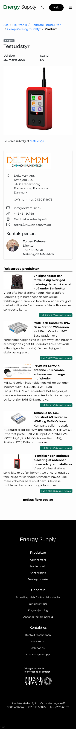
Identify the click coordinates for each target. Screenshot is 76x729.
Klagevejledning (38, 610)
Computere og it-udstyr (24, 29)
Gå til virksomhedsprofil (30, 219)
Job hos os (38, 648)
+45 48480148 (24, 213)
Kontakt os (38, 641)
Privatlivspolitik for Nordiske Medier (38, 597)
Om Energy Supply (38, 654)
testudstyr (37, 141)
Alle (6, 25)
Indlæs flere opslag (38, 499)
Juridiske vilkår (38, 603)
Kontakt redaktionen (38, 635)
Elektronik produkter (46, 25)
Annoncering (38, 572)
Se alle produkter (38, 579)
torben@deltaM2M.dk (38, 254)
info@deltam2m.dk (27, 208)
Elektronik (19, 25)
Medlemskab (38, 566)
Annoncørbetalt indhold (38, 616)
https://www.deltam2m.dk (32, 225)
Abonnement (38, 559)
